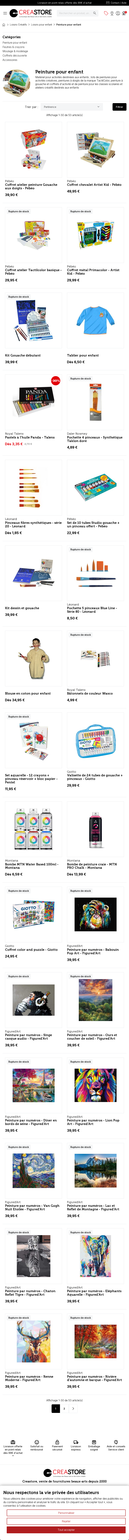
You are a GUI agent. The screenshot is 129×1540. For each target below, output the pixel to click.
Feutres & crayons (14, 47)
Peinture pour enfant (15, 42)
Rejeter (66, 1521)
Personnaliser (66, 1513)
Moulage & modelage (15, 51)
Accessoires (10, 60)
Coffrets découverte (15, 55)
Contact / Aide (116, 2)
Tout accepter (66, 1529)
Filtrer (119, 106)
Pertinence (72, 106)
